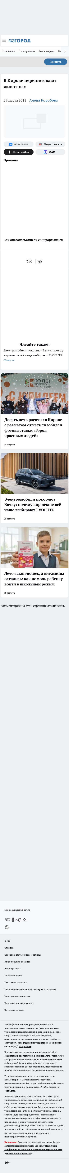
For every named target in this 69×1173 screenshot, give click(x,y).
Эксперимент (27, 51)
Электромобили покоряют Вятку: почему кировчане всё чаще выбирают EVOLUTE (33, 355)
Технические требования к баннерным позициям (30, 989)
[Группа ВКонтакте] (19, 144)
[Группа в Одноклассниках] (13, 919)
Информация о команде (17, 961)
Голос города (46, 51)
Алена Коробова (43, 100)
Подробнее (25, 1046)
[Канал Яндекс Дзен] (19, 152)
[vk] (29, 261)
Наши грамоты (12, 968)
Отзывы (8, 947)
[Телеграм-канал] (19, 919)
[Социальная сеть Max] (50, 152)
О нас (7, 940)
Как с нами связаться (15, 982)
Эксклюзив (8, 51)
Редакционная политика (17, 996)
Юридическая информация (19, 1003)
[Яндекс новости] (50, 144)
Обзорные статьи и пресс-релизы (22, 954)
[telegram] (41, 261)
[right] (65, 51)
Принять (56, 61)
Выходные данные (14, 1010)
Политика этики (13, 975)
